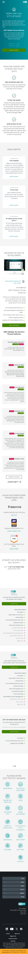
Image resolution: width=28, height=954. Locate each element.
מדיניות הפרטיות (5, 952)
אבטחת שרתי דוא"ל (7, 813)
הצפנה (20, 800)
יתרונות (18, 43)
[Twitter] (16, 929)
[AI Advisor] (20, 859)
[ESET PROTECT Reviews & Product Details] (14, 542)
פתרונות (17, 45)
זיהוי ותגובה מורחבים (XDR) (7, 827)
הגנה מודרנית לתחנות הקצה (20, 789)
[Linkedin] (6, 929)
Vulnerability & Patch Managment (20, 828)
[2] (13, 766)
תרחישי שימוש (11, 43)
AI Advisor (20, 861)
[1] (15, 766)
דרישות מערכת (11, 45)
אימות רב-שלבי (20, 840)
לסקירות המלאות (14, 549)
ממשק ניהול (7, 850)
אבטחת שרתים (7, 788)
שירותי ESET (20, 850)
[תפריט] (3, 2)
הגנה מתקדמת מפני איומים (7, 801)
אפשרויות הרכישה (14, 50)
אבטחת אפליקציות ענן (20, 813)
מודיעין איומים (8, 840)
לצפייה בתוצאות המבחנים (14, 531)
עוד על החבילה (14, 593)
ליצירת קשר (23, 913)
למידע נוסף (14, 515)
